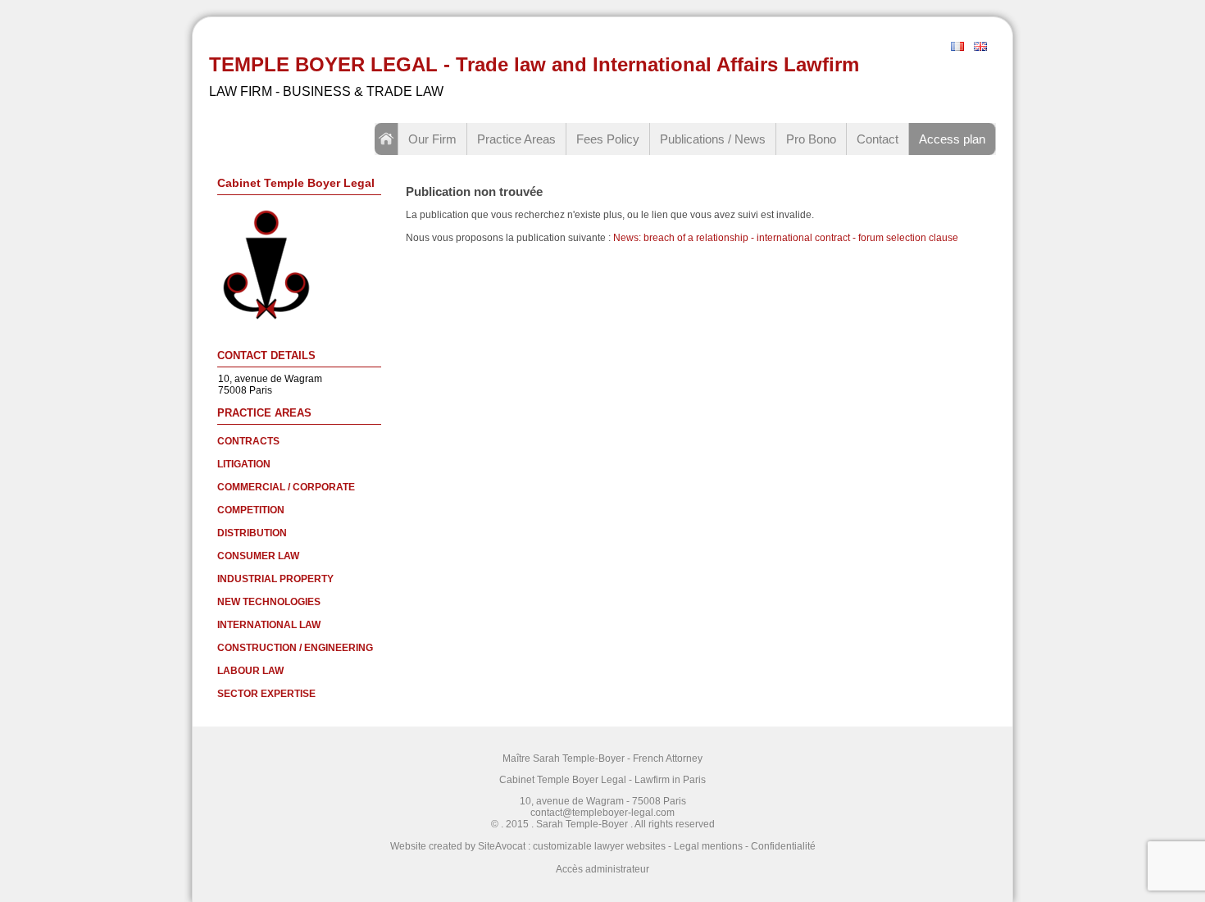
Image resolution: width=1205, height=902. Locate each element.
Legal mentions (708, 846)
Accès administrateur (602, 869)
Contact (877, 139)
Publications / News (713, 139)
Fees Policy (607, 139)
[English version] (980, 47)
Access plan (952, 139)
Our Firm (432, 139)
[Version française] (957, 47)
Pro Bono (811, 139)
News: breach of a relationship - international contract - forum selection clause (785, 238)
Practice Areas (516, 139)
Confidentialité (783, 846)
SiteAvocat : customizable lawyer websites (572, 846)
